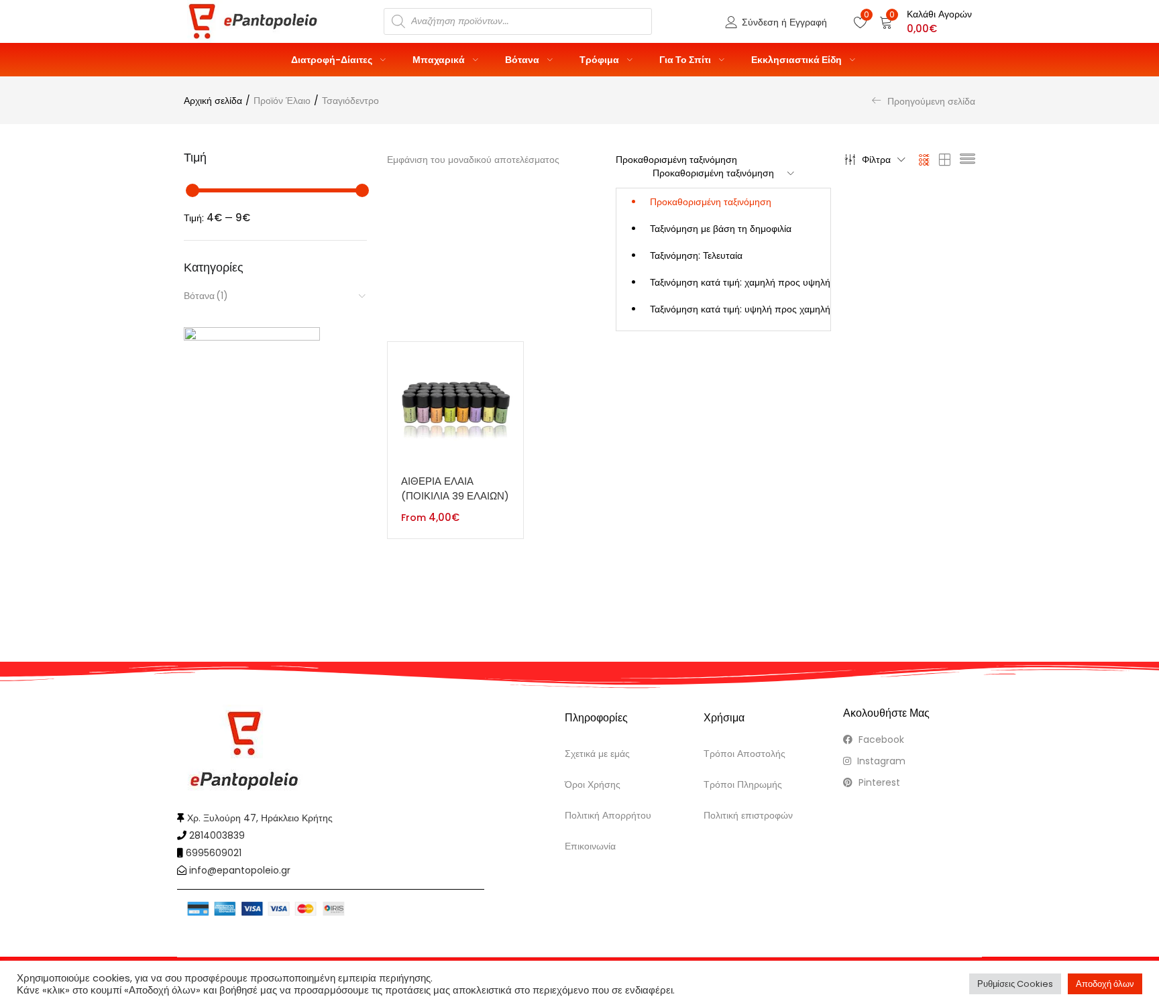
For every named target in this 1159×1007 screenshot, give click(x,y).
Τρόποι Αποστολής (744, 753)
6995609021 (213, 853)
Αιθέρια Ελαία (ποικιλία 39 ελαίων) (455, 489)
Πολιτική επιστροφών (748, 815)
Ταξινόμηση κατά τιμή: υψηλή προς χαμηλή (740, 309)
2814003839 (217, 835)
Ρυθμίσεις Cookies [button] (1015, 984)
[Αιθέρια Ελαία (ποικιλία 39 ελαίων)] (455, 409)
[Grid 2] (945, 160)
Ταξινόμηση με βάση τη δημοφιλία (720, 228)
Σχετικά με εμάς (597, 753)
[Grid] (924, 160)
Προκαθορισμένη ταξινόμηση (710, 202)
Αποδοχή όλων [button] (1105, 984)
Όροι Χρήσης (592, 784)
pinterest (878, 782)
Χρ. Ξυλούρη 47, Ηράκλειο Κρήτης (260, 818)
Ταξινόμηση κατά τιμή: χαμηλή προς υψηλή (740, 282)
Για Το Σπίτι (686, 59)
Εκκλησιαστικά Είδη (797, 59)
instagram (879, 761)
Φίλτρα (876, 159)
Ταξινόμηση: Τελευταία (696, 255)
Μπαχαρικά (439, 59)
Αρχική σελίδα (213, 100)
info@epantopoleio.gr (239, 870)
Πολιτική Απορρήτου (608, 815)
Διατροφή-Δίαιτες (332, 59)
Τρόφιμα (600, 59)
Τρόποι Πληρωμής (743, 784)
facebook (880, 739)
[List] (967, 160)
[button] (925, 21)
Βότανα (523, 59)
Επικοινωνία (590, 846)
